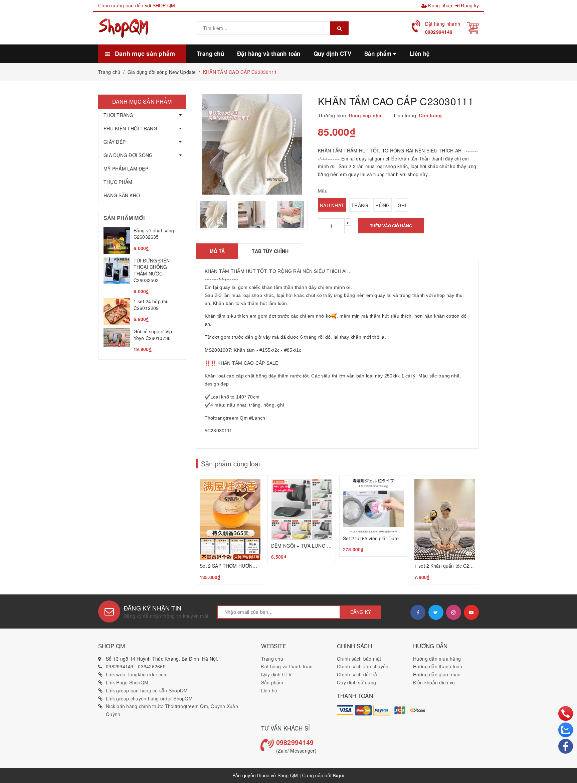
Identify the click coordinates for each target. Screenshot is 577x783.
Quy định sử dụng (356, 682)
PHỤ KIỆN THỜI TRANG (130, 128)
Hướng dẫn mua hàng (437, 658)
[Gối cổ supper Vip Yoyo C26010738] (142, 340)
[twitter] (435, 612)
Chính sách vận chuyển (362, 666)
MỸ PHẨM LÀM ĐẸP (126, 168)
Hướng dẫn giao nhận (437, 674)
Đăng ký (469, 5)
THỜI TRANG (119, 115)
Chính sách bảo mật (359, 658)
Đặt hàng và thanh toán (287, 666)
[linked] (471, 612)
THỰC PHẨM (118, 182)
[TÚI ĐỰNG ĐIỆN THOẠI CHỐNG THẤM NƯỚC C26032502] (142, 276)
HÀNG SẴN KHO (122, 195)
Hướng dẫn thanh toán (437, 666)
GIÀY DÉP (115, 141)
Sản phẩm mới (124, 218)
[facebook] (417, 612)
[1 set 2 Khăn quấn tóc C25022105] (444, 530)
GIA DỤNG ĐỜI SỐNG (128, 155)
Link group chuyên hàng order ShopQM (149, 698)
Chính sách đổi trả (357, 674)
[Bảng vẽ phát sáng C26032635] (142, 240)
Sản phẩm (272, 682)
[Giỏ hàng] (473, 27)
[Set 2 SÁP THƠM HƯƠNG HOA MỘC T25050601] (230, 530)
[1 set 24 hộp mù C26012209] (142, 311)
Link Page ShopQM (127, 682)
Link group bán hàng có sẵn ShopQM (147, 690)
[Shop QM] (345, 710)
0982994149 (439, 31)
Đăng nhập (439, 5)
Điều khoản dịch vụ (434, 682)
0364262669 (152, 666)
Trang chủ (272, 658)
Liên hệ (269, 690)
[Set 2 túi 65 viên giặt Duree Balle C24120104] (373, 516)
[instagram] (453, 612)
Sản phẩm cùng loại (230, 463)
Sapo (339, 775)
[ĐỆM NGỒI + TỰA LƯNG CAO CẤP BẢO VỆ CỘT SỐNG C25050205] (301, 519)
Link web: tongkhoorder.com (137, 674)
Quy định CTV (276, 674)
